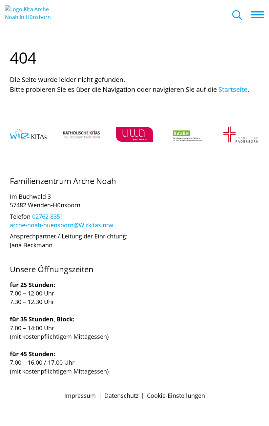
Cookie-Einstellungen (176, 395)
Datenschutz (121, 395)
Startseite (232, 89)
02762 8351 (47, 216)
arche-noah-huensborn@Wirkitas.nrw (61, 225)
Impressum (80, 395)
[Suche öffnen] (237, 15)
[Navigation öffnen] (260, 15)
